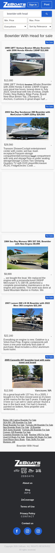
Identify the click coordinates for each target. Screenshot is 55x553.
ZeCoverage (27, 499)
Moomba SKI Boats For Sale (38, 437)
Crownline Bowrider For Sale (15, 435)
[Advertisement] (27, 202)
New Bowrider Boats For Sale (16, 427)
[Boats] (31, 471)
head (33, 156)
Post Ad (46, 5)
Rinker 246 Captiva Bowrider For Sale (19, 420)
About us (27, 483)
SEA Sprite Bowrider (12, 430)
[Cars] (16, 471)
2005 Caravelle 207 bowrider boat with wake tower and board (27, 361)
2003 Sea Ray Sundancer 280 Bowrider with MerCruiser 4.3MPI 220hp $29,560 (27, 113)
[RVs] (24, 471)
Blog (27, 490)
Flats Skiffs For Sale (35, 439)
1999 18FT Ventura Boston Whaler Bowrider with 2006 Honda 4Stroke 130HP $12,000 (27, 49)
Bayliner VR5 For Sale (39, 435)
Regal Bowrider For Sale (13, 425)
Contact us (27, 523)
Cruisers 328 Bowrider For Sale (17, 432)
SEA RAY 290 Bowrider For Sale (17, 422)
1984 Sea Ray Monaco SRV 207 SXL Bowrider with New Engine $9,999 (27, 242)
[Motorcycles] (38, 471)
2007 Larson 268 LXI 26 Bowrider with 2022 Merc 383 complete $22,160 (27, 304)
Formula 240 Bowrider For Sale (39, 425)
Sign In (33, 4)
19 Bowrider (35, 427)
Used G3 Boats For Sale (14, 437)
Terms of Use (27, 506)
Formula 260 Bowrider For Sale (36, 430)
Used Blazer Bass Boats (14, 439)
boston (29, 84)
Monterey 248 (9, 442)
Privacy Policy (27, 513)
